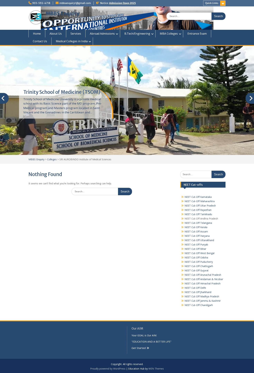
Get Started (138, 348)
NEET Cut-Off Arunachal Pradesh (203, 274)
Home (37, 33)
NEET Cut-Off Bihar (195, 248)
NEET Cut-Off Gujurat (197, 270)
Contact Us (40, 41)
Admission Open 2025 (122, 3)
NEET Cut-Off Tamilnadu (198, 214)
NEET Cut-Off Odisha (196, 257)
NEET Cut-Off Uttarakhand (199, 240)
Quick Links (211, 3)
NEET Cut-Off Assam (196, 231)
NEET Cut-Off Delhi (195, 287)
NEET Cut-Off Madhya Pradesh (202, 296)
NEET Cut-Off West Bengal (199, 253)
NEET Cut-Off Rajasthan (198, 210)
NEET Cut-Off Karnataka (198, 197)
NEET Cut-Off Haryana (197, 235)
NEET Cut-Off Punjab (196, 244)
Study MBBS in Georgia (49, 92)
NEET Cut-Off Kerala (196, 227)
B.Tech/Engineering (137, 33)
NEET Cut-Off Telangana (198, 222)
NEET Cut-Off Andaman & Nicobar (204, 279)
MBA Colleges (169, 33)
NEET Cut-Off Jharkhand (198, 292)
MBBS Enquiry (62, 13)
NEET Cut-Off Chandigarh (199, 305)
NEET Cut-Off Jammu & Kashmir (203, 300)
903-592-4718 (41, 3)
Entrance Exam (197, 33)
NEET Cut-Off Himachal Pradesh (202, 283)
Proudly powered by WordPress (107, 368)
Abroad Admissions (102, 33)
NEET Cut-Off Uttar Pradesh (200, 205)
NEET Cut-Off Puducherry (199, 261)
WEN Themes (156, 368)
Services (75, 33)
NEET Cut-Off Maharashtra (200, 201)
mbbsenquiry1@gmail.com (75, 3)
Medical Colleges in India (72, 41)
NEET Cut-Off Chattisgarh (199, 266)
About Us (56, 33)
